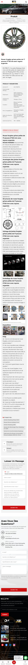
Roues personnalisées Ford (11, 422)
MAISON (18, 18)
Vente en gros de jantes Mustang (13, 431)
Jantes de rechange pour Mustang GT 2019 (14, 427)
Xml (3, 657)
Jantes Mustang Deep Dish (11, 420)
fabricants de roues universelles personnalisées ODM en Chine (13, 434)
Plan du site (4, 658)
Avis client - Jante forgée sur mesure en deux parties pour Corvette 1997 (18, 639)
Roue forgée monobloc (9, 20)
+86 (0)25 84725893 (10, 533)
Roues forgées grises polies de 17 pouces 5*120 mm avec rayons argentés (14, 473)
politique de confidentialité (12, 657)
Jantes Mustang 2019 (9, 424)
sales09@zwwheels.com (12, 538)
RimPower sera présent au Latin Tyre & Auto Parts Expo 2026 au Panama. (18, 629)
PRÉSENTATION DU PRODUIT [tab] (11, 130)
